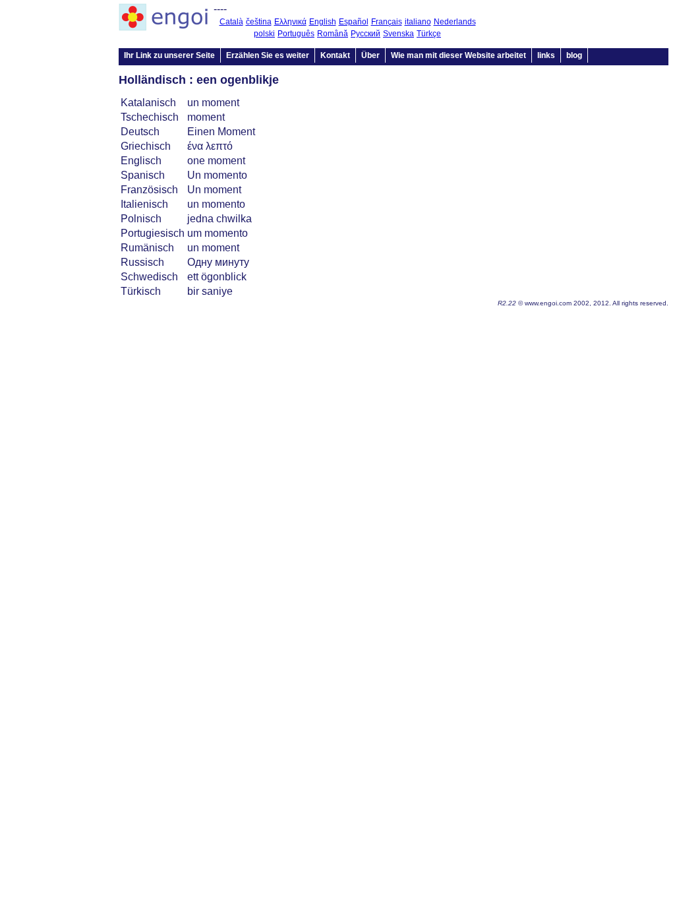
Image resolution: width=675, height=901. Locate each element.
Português (296, 33)
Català (231, 21)
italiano (418, 21)
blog (574, 55)
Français (386, 21)
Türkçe (429, 33)
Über (370, 55)
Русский (365, 33)
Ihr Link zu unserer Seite (169, 55)
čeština (259, 21)
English (322, 21)
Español (353, 21)
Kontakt (335, 55)
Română (332, 33)
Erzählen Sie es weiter (267, 55)
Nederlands (455, 21)
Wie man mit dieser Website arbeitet (458, 55)
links (546, 55)
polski (264, 33)
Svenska (398, 33)
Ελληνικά (290, 21)
